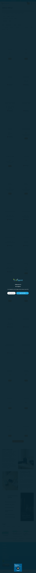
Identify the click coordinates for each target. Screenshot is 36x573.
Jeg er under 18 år (11, 293)
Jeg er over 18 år (22, 293)
